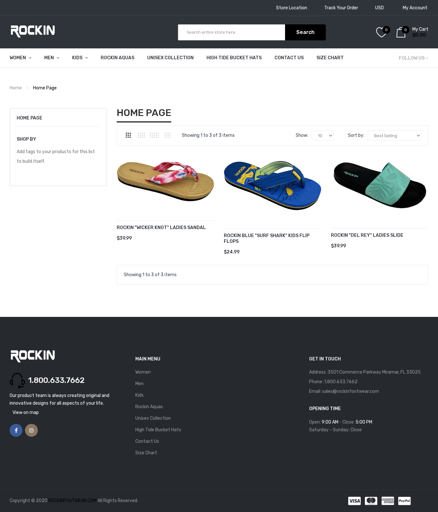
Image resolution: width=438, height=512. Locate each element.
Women (143, 372)
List (167, 135)
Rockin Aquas (149, 406)
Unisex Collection (153, 418)
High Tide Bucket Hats (158, 430)
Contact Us (147, 441)
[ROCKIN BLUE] (272, 185)
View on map (26, 412)
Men (139, 383)
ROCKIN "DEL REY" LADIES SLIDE (367, 235)
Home (16, 88)
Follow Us (412, 58)
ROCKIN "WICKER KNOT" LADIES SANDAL (161, 227)
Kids (139, 395)
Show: (302, 135)
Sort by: (356, 135)
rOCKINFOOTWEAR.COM (72, 500)
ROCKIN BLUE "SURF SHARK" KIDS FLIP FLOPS (266, 238)
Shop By (26, 139)
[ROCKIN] (165, 181)
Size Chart (146, 453)
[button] (123, 191)
